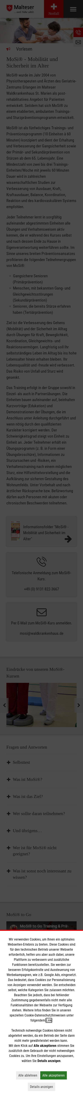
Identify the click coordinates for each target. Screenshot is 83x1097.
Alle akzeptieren (54, 1075)
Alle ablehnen (28, 1075)
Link (49, 1020)
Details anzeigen (42, 1087)
